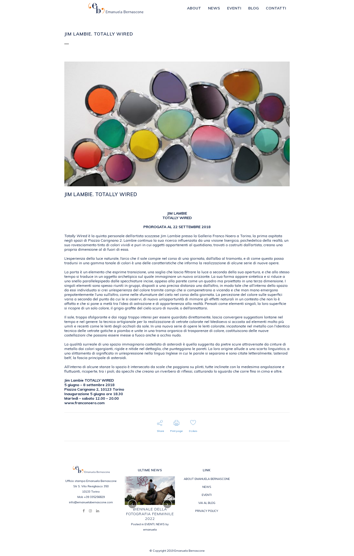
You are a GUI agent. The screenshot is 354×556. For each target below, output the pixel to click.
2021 (144, 514)
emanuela (138, 200)
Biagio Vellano (150, 509)
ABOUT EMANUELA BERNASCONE (207, 479)
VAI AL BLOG (206, 503)
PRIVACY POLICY (206, 511)
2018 (103, 200)
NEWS (164, 514)
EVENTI (117, 200)
